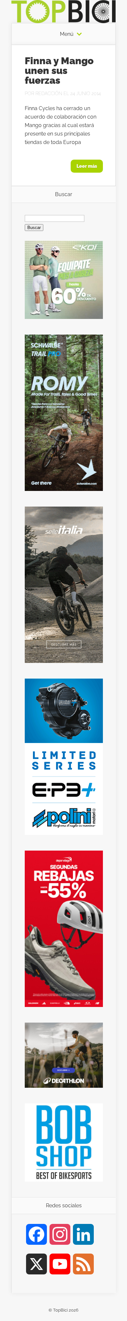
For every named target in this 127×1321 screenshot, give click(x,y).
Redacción (48, 93)
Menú (67, 34)
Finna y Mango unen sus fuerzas (59, 70)
